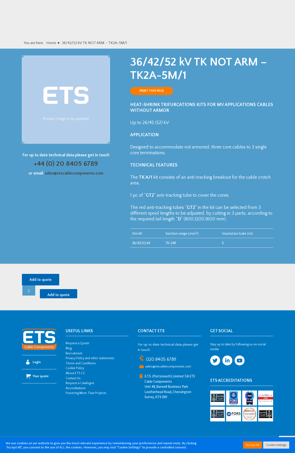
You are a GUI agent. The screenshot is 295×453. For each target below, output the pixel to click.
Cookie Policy (75, 368)
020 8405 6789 (161, 359)
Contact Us (73, 378)
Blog (69, 348)
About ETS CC (75, 373)
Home (51, 43)
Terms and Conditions (81, 363)
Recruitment (74, 353)
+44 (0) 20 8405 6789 (66, 164)
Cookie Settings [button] (276, 445)
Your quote (41, 376)
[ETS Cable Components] (39, 349)
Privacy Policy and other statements (90, 358)
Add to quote (41, 280)
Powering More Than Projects (86, 393)
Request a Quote (77, 343)
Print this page (151, 91)
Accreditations (76, 388)
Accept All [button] (252, 445)
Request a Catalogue (80, 383)
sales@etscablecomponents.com (74, 173)
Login (37, 362)
